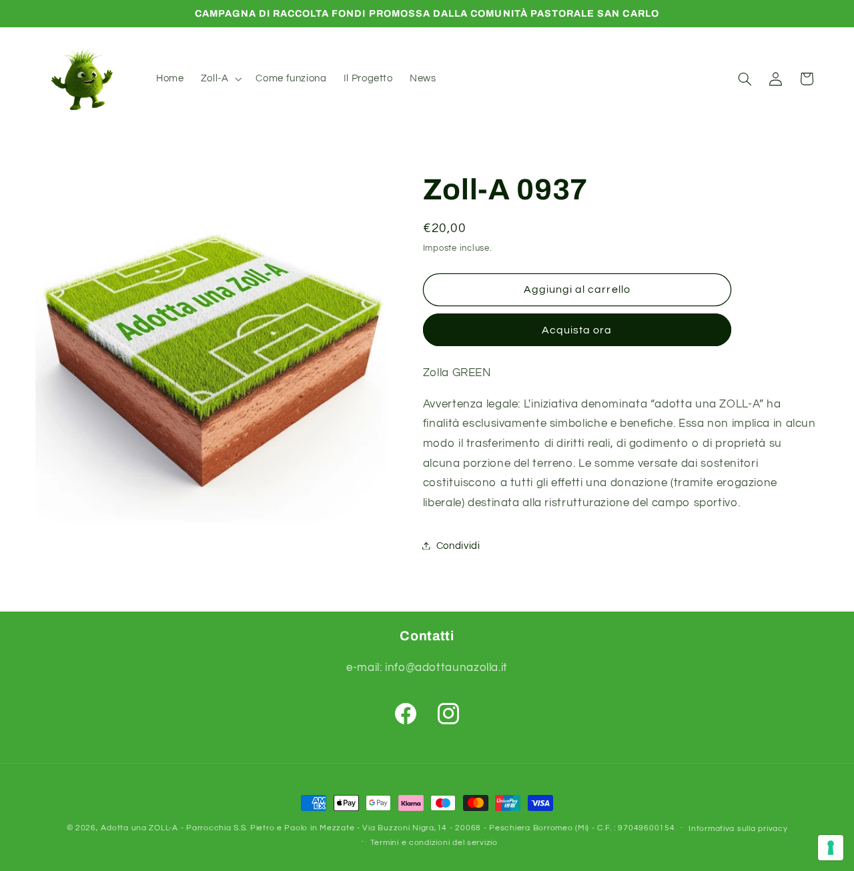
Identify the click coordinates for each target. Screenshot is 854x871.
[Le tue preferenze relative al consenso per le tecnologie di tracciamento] (830, 847)
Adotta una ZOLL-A (139, 828)
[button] (220, 78)
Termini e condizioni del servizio (434, 842)
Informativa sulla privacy (738, 828)
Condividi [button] (458, 545)
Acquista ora (577, 329)
